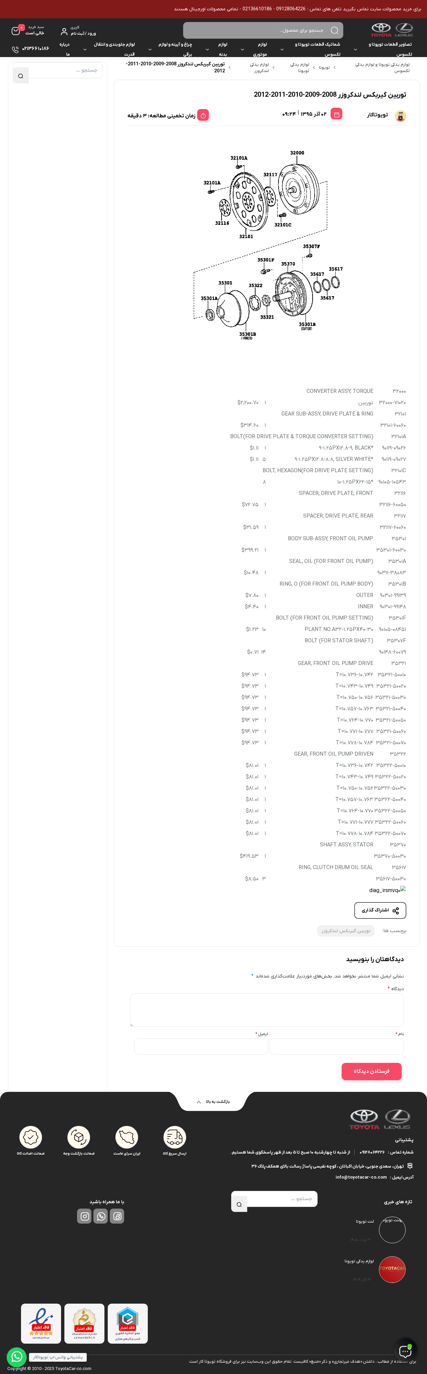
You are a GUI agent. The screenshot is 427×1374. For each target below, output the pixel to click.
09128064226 (372, 1152)
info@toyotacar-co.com (361, 1177)
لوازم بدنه (222, 49)
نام (399, 1034)
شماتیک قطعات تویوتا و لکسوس (317, 49)
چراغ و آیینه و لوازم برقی (175, 49)
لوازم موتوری (260, 49)
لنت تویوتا (365, 1221)
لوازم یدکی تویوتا (299, 68)
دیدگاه (396, 989)
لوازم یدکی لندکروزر (259, 68)
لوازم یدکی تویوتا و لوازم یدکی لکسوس (382, 68)
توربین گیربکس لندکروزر (346, 931)
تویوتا (324, 67)
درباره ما (64, 49)
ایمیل (261, 1034)
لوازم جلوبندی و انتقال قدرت (114, 49)
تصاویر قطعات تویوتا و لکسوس (390, 49)
